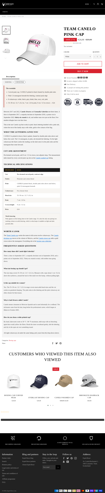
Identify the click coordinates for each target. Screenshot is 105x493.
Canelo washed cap (42, 158)
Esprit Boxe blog (27, 458)
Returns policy (6, 465)
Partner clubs (6, 458)
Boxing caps (12, 340)
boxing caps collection (44, 241)
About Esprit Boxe (28, 465)
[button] (72, 43)
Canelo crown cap (44, 238)
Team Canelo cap (12, 235)
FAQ (3, 482)
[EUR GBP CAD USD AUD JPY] (88, 4)
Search (4, 461)
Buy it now (83, 71)
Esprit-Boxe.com (11, 491)
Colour (66, 52)
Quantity (96, 52)
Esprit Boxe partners (28, 461)
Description (10, 76)
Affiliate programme (8, 479)
